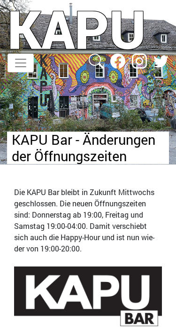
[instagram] (140, 60)
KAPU (77, 29)
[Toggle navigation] (21, 63)
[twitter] (160, 60)
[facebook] (118, 60)
